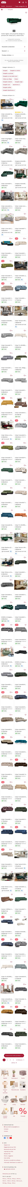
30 (11, 306)
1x (22, 112)
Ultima (13, 1062)
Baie (5, 1104)
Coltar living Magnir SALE (8, 138)
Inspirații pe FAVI (8, 1151)
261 (25, 99)
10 (25, 443)
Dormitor (23, 1104)
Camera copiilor (5, 1117)
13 (11, 692)
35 (11, 714)
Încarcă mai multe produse (13, 1055)
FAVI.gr (9, 1183)
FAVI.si (13, 1183)
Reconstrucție (14, 1089)
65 (11, 169)
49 (25, 306)
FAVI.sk (9, 1178)
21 (11, 580)
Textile (23, 1078)
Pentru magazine (8, 1155)
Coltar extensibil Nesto (21, 729)
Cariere (6, 1131)
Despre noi (7, 1145)
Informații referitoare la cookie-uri (13, 1162)
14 (11, 465)
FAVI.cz (4, 1178)
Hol (14, 1116)
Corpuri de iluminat (5, 1091)
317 (11, 238)
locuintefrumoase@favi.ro (12, 1126)
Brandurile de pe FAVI (10, 1149)
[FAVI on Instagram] (7, 1138)
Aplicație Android (10, 1169)
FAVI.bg (4, 1183)
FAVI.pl (14, 1178)
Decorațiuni (9, 6)
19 (11, 353)
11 (25, 375)
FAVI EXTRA (7, 1158)
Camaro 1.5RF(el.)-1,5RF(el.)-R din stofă (12, 909)
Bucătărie (23, 1089)
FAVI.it (9, 1180)
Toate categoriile (20, 6)
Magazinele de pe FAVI (10, 1147)
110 (25, 146)
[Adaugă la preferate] (26, 13)
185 (11, 146)
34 (25, 238)
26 (25, 984)
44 (11, 214)
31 (11, 782)
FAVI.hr (4, 1180)
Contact (6, 1129)
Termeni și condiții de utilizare (12, 1160)
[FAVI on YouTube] (11, 1138)
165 (11, 849)
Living (13, 1104)
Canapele (10, 9)
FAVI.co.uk (19, 1180)
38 (11, 99)
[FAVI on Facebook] (5, 1138)
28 (25, 532)
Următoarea (19, 1060)
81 (25, 169)
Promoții (23, 1116)
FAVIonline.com (6, 1173)
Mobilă (3, 6)
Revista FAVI (7, 1153)
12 (25, 124)
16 (11, 330)
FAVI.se (14, 1180)
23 (11, 669)
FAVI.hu (19, 1178)
